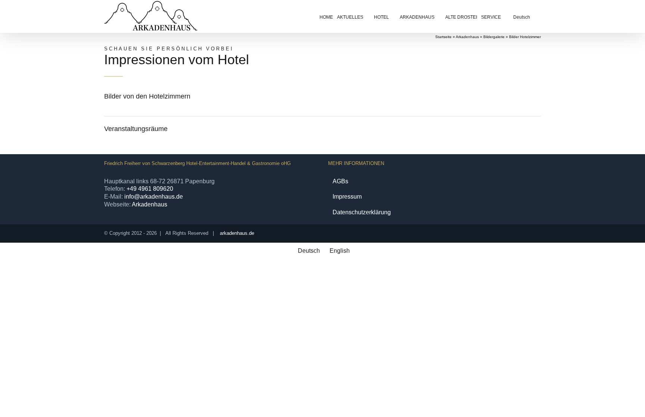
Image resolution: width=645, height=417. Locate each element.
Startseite (443, 37)
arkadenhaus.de (237, 233)
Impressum (347, 196)
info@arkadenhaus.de (153, 196)
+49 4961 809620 (150, 189)
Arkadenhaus (467, 37)
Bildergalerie (494, 37)
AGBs (340, 181)
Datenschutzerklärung (362, 212)
